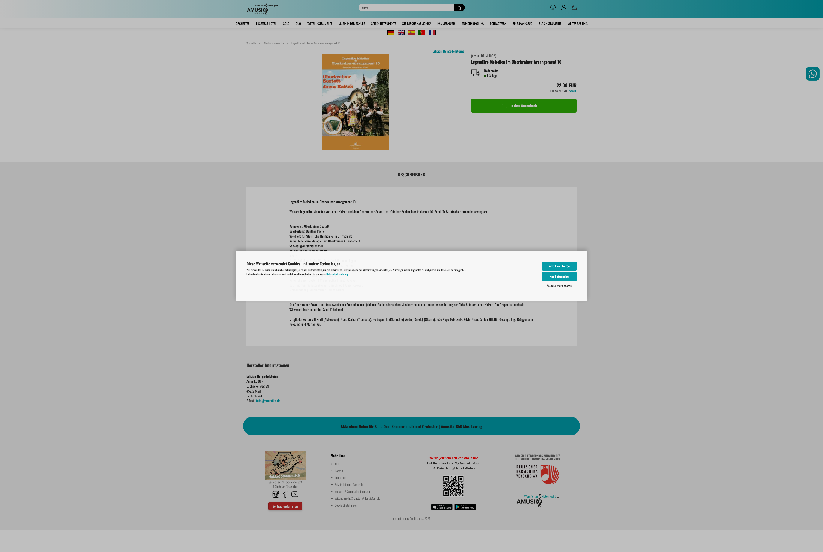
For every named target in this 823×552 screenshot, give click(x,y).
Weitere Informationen (559, 285)
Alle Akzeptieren (559, 266)
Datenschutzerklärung (337, 274)
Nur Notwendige (559, 276)
